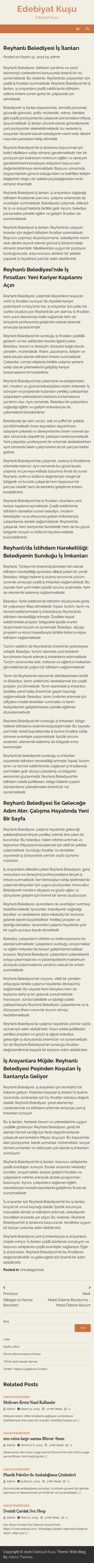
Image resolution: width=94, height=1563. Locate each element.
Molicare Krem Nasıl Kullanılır (29, 1402)
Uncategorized (32, 1270)
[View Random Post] (77, 29)
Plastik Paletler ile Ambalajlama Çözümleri (39, 1475)
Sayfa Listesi (11, 1346)
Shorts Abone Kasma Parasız (22, 1354)
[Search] (87, 29)
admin (55, 57)
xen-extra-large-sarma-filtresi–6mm (33, 1439)
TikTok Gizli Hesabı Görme (20, 1361)
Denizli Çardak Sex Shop (24, 1511)
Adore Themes (21, 1557)
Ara (6, 1321)
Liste (6, 1339)
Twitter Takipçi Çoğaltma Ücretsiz (25, 1369)
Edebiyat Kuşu (47, 9)
